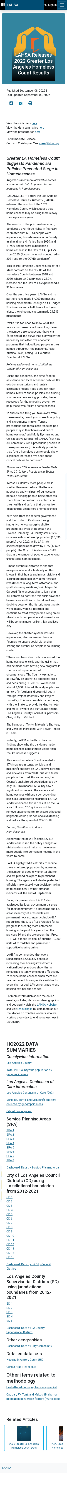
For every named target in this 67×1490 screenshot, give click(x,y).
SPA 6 (10, 1151)
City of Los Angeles (19, 1111)
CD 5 (9, 1214)
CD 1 (9, 1197)
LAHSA (12, 5)
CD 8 (9, 1227)
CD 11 (10, 1240)
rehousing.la (25, 1009)
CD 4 (9, 1210)
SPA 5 (10, 1147)
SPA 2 (10, 1134)
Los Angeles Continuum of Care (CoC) (30, 1092)
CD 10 (10, 1235)
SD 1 (9, 1303)
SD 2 (9, 1308)
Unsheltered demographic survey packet (31, 1387)
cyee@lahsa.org (49, 143)
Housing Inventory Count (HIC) (25, 1359)
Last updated (14, 95)
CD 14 (10, 1253)
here (34, 123)
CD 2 (9, 1201)
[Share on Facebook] (11, 103)
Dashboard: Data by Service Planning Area (32, 1167)
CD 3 (9, 1205)
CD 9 (9, 1231)
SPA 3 (10, 1139)
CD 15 (10, 1257)
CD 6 (9, 1218)
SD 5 (9, 1320)
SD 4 (9, 1316)
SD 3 (9, 1312)
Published (12, 90)
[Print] (30, 103)
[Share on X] (21, 103)
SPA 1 (10, 1130)
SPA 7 (10, 1156)
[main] (33, 736)
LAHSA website (47, 1004)
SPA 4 (10, 1143)
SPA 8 (10, 1160)
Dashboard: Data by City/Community (29, 1346)
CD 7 (9, 1223)
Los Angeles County (19, 1063)
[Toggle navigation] (62, 5)
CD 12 (10, 1244)
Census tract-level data (21, 1367)
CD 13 (10, 1248)
